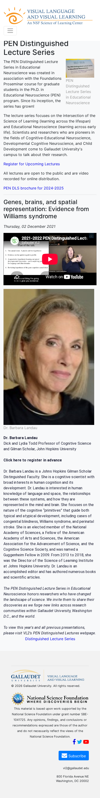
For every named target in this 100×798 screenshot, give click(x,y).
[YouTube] (86, 742)
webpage (87, 633)
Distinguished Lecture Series (50, 638)
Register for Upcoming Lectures (31, 164)
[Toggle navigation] (10, 30)
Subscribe (76, 756)
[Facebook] (74, 742)
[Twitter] (79, 742)
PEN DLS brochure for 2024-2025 (33, 188)
